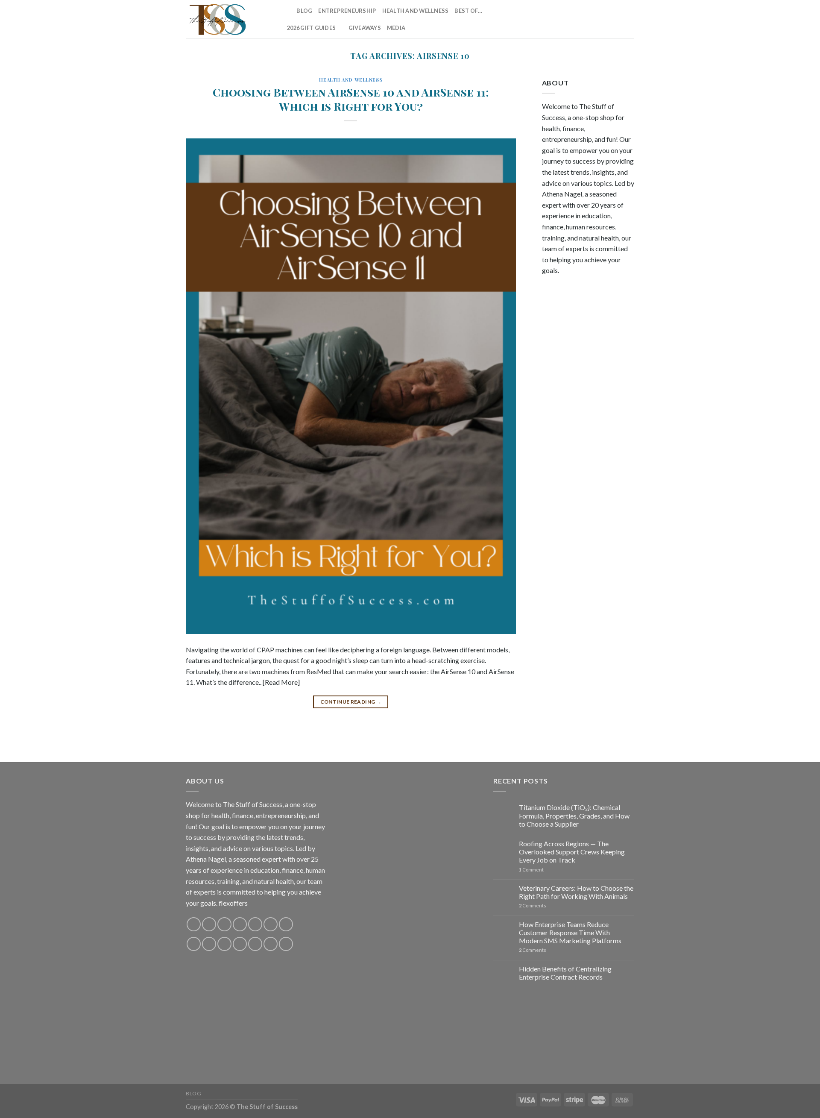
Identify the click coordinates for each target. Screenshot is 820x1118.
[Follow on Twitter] (583, 19)
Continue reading (351, 701)
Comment (531, 869)
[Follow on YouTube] (628, 19)
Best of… (468, 10)
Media (396, 27)
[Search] (287, 11)
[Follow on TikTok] (572, 19)
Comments (532, 905)
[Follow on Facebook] (550, 19)
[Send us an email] (595, 19)
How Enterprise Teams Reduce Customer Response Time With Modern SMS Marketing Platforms (570, 932)
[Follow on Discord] (286, 924)
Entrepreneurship (347, 10)
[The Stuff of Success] (228, 19)
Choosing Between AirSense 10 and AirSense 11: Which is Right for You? (351, 99)
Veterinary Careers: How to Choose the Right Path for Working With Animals (576, 892)
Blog (304, 10)
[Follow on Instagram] (561, 19)
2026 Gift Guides (311, 27)
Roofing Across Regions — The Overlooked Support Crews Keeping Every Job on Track (572, 851)
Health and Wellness (415, 10)
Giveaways (364, 27)
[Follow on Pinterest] (606, 19)
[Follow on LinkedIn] (617, 19)
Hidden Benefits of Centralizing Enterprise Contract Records (565, 973)
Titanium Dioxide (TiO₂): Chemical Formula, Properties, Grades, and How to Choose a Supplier (574, 815)
